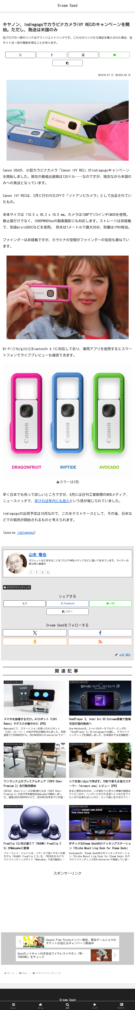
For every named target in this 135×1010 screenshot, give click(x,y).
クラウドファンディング (18, 587)
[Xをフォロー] (31, 572)
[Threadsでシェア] (83, 55)
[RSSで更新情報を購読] (48, 572)
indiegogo (25, 532)
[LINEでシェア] (114, 55)
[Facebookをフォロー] (36, 572)
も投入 (64, 501)
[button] (67, 63)
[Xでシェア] (20, 55)
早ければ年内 (45, 501)
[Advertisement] (67, 901)
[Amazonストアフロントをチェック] (42, 572)
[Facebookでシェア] (52, 55)
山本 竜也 (37, 555)
